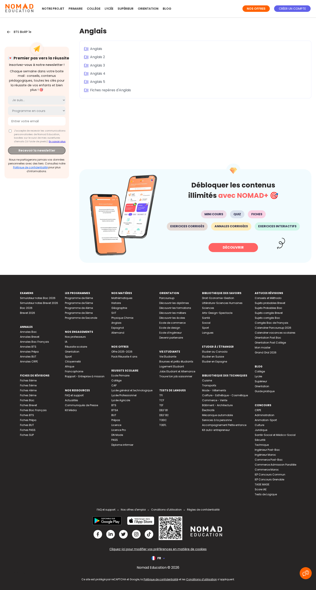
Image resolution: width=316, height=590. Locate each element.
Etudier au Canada (214, 351)
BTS (113, 405)
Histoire (116, 303)
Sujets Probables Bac (268, 308)
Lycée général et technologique (131, 390)
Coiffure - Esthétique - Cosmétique (225, 395)
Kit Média (71, 410)
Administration (264, 415)
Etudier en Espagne (214, 361)
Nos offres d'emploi (133, 509)
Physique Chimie (122, 318)
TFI (161, 395)
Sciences (208, 308)
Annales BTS (28, 346)
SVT (113, 313)
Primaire (76, 8)
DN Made (117, 435)
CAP (114, 385)
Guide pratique (265, 391)
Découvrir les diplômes (174, 303)
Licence (116, 425)
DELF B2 (164, 415)
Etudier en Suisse (213, 356)
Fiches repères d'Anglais (110, 90)
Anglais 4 (97, 73)
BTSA (114, 410)
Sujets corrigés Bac (267, 318)
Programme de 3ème (79, 313)
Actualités (71, 400)
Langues (207, 332)
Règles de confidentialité (203, 509)
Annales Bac (28, 332)
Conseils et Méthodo (268, 298)
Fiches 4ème (28, 390)
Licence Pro (118, 430)
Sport (68, 356)
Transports (209, 385)
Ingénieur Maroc (265, 455)
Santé (206, 318)
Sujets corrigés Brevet (269, 313)
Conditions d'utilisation (166, 509)
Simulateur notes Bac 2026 (37, 298)
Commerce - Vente (214, 400)
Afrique (69, 366)
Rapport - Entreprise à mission (84, 376)
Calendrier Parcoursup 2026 (273, 328)
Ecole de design (169, 328)
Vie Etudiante (167, 356)
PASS (114, 440)
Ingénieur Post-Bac (267, 450)
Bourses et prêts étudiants (176, 361)
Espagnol (117, 328)
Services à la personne (217, 420)
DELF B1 (163, 410)
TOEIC (163, 420)
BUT (113, 415)
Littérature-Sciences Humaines (222, 303)
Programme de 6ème (79, 298)
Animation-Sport (266, 420)
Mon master (262, 347)
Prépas (115, 420)
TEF (161, 405)
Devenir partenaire (171, 337)
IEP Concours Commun (270, 474)
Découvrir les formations (175, 308)
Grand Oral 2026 (265, 352)
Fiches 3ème (28, 395)
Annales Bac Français (34, 342)
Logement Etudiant (171, 366)
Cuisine (207, 380)
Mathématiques (121, 298)
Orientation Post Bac (268, 337)
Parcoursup (166, 298)
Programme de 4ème (79, 308)
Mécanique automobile (217, 415)
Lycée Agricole (120, 400)
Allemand (117, 332)
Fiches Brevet (28, 405)
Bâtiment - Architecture (217, 405)
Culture (259, 425)
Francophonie (74, 371)
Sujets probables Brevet (270, 303)
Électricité (208, 410)
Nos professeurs (75, 337)
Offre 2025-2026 (121, 351)
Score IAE (261, 489)
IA (66, 342)
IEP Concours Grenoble (269, 479)
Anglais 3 (97, 65)
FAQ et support (74, 395)
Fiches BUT (27, 425)
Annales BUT (28, 356)
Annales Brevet (29, 337)
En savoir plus (57, 141)
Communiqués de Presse (81, 405)
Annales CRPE (29, 361)
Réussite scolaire (76, 346)
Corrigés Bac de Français (271, 323)
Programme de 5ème (79, 303)
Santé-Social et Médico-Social (275, 435)
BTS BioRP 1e (22, 32)
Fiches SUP (27, 435)
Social (206, 323)
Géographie (119, 308)
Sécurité (260, 440)
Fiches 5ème (28, 385)
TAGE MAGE (262, 484)
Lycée (109, 8)
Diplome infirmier (122, 445)
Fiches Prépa (28, 420)
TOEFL (162, 425)
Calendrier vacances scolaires (275, 332)
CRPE (258, 410)
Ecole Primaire (120, 375)
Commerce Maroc (267, 469)
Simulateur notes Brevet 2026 (39, 303)
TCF (161, 400)
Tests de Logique (266, 494)
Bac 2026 (26, 308)
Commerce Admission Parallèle (275, 464)
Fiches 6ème (28, 380)
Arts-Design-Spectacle (217, 313)
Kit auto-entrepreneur (216, 430)
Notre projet (53, 8)
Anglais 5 (97, 81)
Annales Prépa (29, 351)
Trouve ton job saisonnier (175, 376)
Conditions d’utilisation (201, 579)
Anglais (96, 48)
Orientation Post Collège (270, 342)
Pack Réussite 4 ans (124, 356)
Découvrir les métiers (172, 313)
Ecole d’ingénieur (170, 332)
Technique (262, 445)
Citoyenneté (73, 361)
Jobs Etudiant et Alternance (177, 371)
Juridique (261, 430)
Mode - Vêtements (214, 390)
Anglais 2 (97, 56)
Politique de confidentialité (30, 167)
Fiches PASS (27, 430)
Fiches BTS (27, 415)
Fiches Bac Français (33, 410)
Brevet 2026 (27, 313)
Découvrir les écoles (172, 318)
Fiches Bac (27, 400)
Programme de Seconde (81, 318)
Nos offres (256, 8)
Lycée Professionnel (124, 395)
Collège (93, 8)
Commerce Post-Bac (269, 459)
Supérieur (125, 8)
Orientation (148, 8)
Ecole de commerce (172, 323)
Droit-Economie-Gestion (218, 298)
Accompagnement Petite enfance (224, 425)
